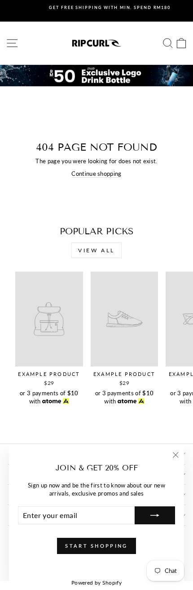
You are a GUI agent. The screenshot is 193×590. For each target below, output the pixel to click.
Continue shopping (96, 173)
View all (96, 250)
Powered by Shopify (96, 582)
